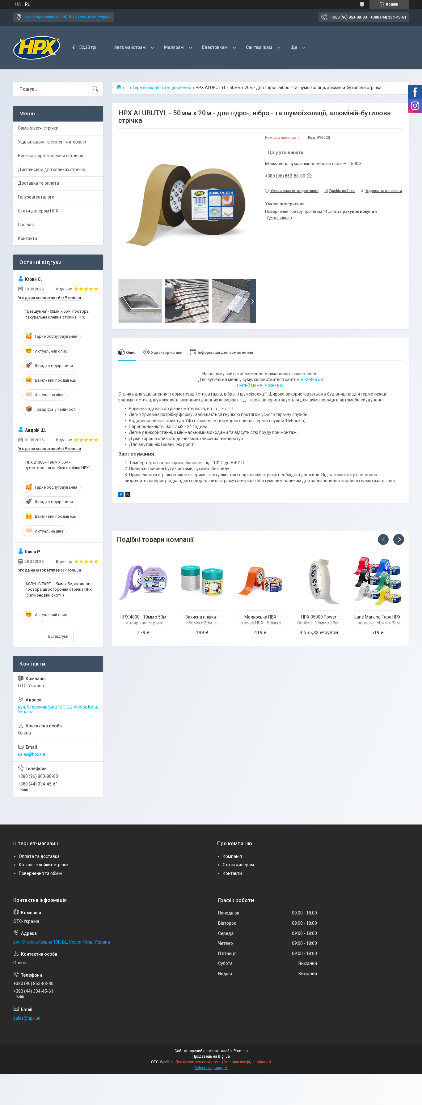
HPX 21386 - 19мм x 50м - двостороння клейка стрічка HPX (57, 465)
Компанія (232, 856)
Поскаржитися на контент (198, 1062)
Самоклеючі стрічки (38, 128)
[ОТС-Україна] (36, 48)
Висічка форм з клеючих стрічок (50, 155)
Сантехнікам (259, 47)
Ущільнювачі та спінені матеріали (52, 141)
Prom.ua (241, 1051)
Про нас (26, 224)
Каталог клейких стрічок (44, 864)
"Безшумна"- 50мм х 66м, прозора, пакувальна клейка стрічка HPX (57, 314)
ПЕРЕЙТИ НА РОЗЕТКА (260, 385)
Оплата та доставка (39, 856)
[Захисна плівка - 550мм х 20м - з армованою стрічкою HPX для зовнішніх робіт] (201, 580)
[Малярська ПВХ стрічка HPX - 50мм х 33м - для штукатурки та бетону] (260, 580)
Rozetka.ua (312, 379)
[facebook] (121, 495)
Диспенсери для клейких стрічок (51, 169)
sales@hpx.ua (31, 754)
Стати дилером (238, 864)
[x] (127, 495)
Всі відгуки (58, 636)
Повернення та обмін (40, 873)
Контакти (27, 238)
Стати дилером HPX (38, 210)
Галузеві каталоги (36, 197)
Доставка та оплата (38, 183)
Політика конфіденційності (247, 1062)
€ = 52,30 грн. (85, 47)
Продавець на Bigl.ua (211, 1056)
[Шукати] (95, 89)
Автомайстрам (130, 47)
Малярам (174, 47)
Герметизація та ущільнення (162, 87)
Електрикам (215, 47)
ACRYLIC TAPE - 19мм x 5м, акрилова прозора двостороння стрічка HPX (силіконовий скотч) (59, 589)
